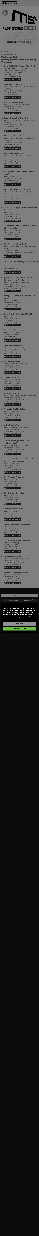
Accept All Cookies (19, 628)
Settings (19, 623)
